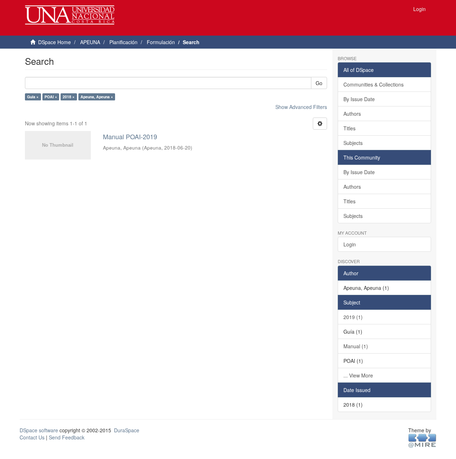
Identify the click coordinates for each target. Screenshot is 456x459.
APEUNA (90, 42)
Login (349, 244)
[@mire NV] (422, 440)
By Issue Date (359, 99)
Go (319, 83)
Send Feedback (66, 437)
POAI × (51, 96)
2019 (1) (353, 316)
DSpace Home (54, 42)
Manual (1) (355, 346)
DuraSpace (126, 430)
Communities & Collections (373, 84)
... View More (358, 375)
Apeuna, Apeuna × (97, 96)
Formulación (161, 42)
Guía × (32, 96)
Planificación (123, 42)
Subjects (353, 142)
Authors (352, 113)
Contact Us (32, 437)
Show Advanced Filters (301, 106)
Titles (349, 128)
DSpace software (39, 430)
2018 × (68, 96)
